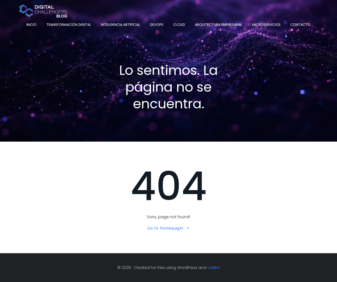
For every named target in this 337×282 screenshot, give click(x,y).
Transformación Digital (68, 24)
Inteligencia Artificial (120, 24)
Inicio (31, 24)
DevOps (156, 24)
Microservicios (266, 24)
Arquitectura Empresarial (218, 24)
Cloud (179, 24)
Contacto (300, 24)
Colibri (213, 267)
